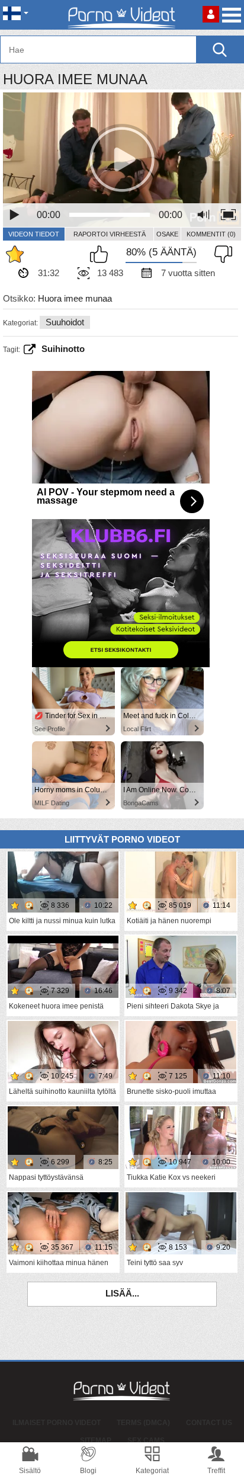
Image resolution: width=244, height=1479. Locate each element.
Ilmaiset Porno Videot (56, 1423)
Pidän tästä (102, 254)
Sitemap (95, 1440)
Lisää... (122, 1293)
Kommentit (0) (211, 234)
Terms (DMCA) (143, 1423)
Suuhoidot (65, 322)
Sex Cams (146, 1440)
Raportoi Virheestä (109, 234)
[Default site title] (122, 15)
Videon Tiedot (33, 234)
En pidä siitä (220, 254)
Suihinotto (63, 349)
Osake (167, 234)
